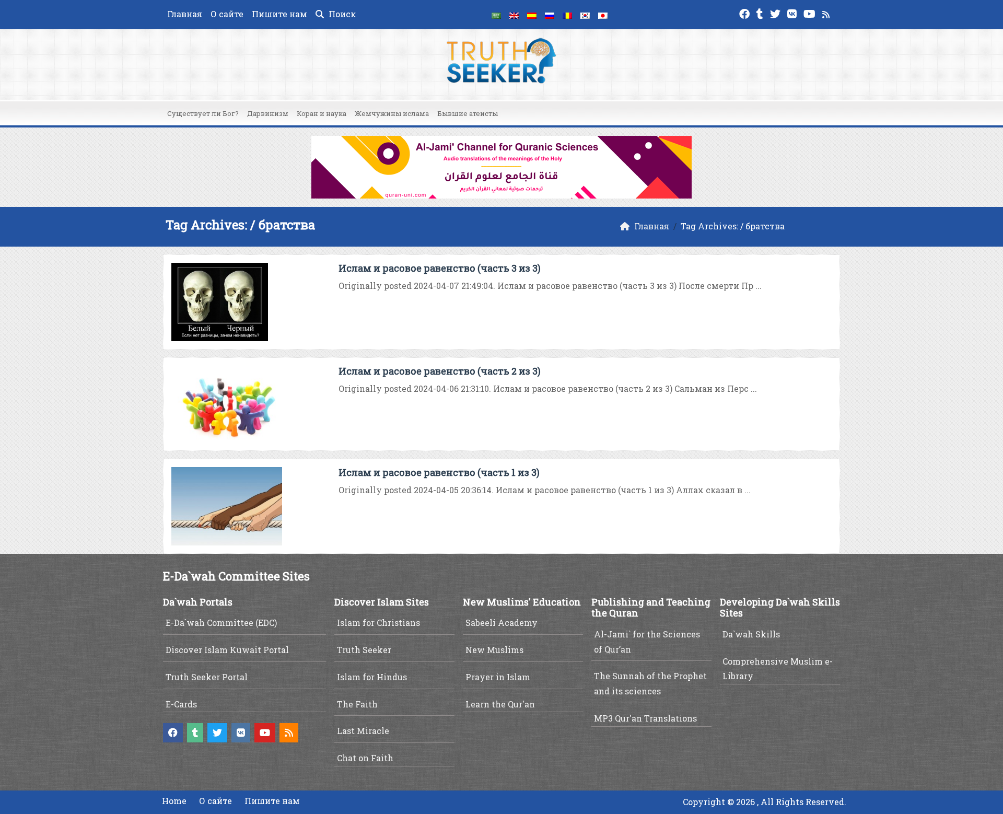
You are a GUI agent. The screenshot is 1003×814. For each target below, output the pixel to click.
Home (174, 800)
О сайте (227, 13)
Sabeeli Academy (501, 622)
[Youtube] (810, 13)
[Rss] (827, 13)
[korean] (585, 14)
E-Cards (181, 704)
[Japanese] (603, 14)
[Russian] (549, 14)
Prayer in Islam (497, 676)
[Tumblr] (761, 13)
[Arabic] (496, 14)
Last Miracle (363, 730)
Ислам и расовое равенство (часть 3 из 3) (440, 268)
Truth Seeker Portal (207, 676)
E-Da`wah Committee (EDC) (221, 622)
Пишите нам (279, 13)
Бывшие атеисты (467, 113)
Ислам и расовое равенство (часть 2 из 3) (440, 371)
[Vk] (793, 13)
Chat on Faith (365, 757)
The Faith (357, 704)
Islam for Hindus (372, 676)
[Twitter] (776, 13)
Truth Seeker (364, 649)
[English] (514, 14)
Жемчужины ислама (392, 113)
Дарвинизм (267, 113)
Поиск (341, 13)
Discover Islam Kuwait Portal (227, 649)
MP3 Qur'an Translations (645, 718)
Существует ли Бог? (203, 113)
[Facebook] (745, 13)
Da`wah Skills (751, 634)
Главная (184, 13)
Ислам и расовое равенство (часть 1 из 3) (439, 472)
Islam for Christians (378, 622)
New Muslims (494, 649)
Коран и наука (321, 113)
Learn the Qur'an (500, 704)
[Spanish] (532, 14)
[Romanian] (567, 14)
